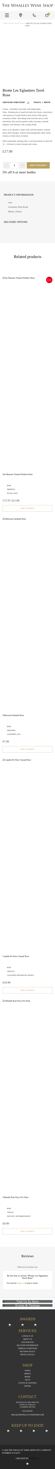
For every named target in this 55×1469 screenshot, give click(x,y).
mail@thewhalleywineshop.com (27, 1415)
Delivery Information (27, 1345)
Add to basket (38, 165)
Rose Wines (20, 23)
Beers (27, 1377)
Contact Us (27, 1336)
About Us (27, 1339)
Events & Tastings (27, 1383)
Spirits (27, 1374)
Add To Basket (27, 508)
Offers (27, 1386)
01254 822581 (27, 1411)
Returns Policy (27, 1352)
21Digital (34, 1458)
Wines (11, 23)
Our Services (27, 1342)
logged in (21, 1283)
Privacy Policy (27, 1355)
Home (5, 23)
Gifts (27, 1380)
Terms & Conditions (27, 1348)
